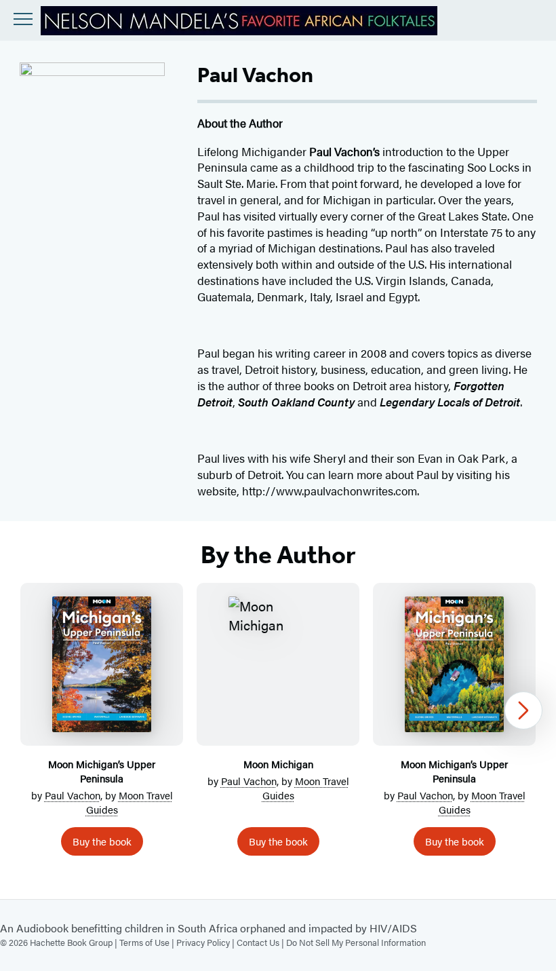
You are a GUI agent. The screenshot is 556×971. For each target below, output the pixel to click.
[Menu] (23, 19)
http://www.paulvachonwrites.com (329, 490)
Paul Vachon (72, 795)
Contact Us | (261, 942)
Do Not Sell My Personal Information (356, 942)
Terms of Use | (147, 942)
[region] (278, 725)
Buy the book (102, 841)
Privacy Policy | (206, 942)
